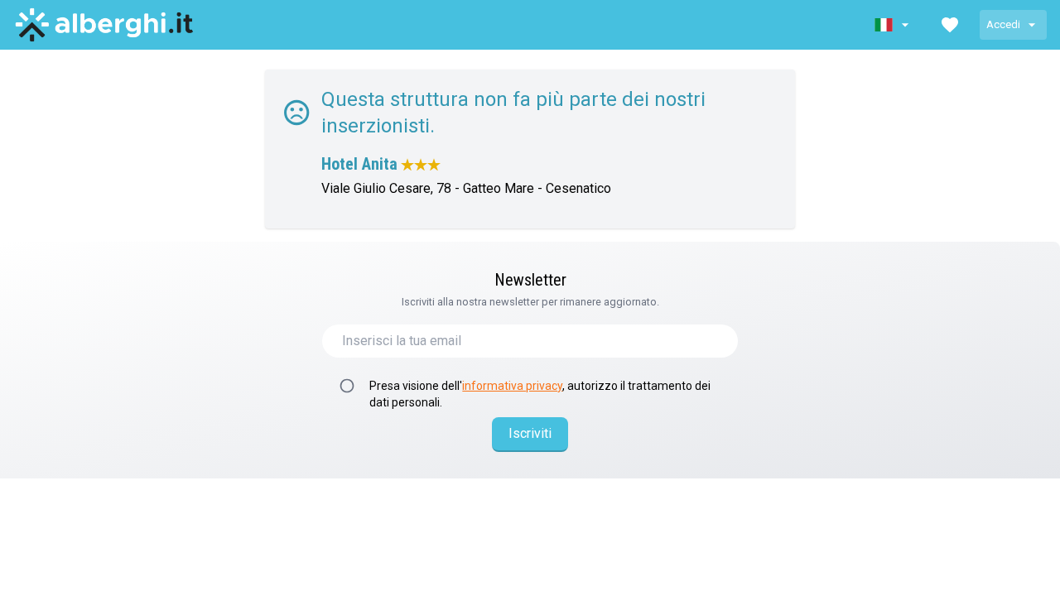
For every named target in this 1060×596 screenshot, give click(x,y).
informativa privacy (512, 385)
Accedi (1003, 24)
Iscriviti (530, 433)
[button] (893, 25)
